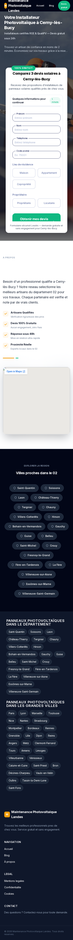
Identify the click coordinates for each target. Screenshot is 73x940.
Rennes (49, 728)
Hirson (56, 516)
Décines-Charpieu (19, 772)
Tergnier (27, 507)
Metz (26, 743)
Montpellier (15, 728)
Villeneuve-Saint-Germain (38, 593)
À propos (9, 861)
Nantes (24, 720)
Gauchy (60, 526)
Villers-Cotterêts (28, 516)
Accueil (40, 5)
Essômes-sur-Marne (38, 583)
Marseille (37, 713)
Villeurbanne (16, 758)
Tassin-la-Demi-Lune (34, 780)
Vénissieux (35, 758)
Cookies (9, 893)
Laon (21, 497)
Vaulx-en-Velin (44, 772)
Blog (51, 5)
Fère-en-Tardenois (27, 564)
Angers (13, 743)
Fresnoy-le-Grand (39, 555)
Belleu (49, 535)
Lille (28, 735)
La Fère (57, 564)
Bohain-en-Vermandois (27, 526)
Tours (12, 750)
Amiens (25, 750)
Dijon (39, 735)
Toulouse (53, 713)
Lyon (23, 713)
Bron (55, 765)
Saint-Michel (28, 545)
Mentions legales (14, 880)
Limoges (41, 750)
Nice (11, 720)
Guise (28, 535)
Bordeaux (33, 728)
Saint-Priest (40, 765)
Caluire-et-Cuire (18, 765)
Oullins (12, 780)
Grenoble (14, 735)
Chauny (51, 507)
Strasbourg (40, 720)
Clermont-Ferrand (45, 743)
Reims (51, 735)
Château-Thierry (48, 497)
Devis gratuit (64, 6)
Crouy (53, 545)
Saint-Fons (15, 787)
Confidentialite (12, 887)
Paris (11, 713)
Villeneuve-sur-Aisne (39, 574)
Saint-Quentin (26, 487)
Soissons (54, 487)
